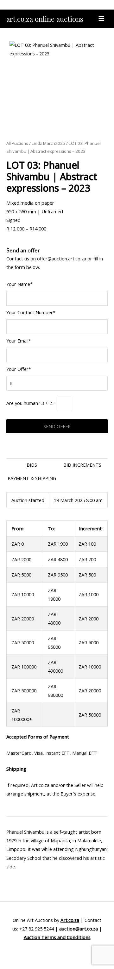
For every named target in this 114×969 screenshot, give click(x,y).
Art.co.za (69, 920)
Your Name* (19, 284)
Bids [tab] (32, 465)
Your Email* (18, 340)
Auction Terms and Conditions (57, 937)
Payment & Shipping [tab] (32, 478)
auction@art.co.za (78, 928)
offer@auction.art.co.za (61, 258)
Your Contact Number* (30, 312)
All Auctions (17, 143)
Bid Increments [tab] (82, 465)
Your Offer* (18, 369)
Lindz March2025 (48, 143)
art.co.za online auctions (44, 19)
